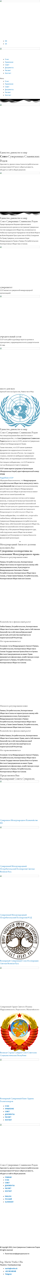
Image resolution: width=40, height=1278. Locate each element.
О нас (7, 59)
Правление (9, 62)
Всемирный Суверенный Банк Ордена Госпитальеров (17, 1100)
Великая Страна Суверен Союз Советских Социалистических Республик (18, 1054)
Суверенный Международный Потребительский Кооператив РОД (16, 916)
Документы (9, 68)
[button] (20, 78)
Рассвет (8, 70)
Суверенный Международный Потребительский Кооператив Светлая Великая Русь (17, 869)
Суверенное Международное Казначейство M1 (19, 821)
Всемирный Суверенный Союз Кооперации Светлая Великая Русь (19, 962)
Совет (7, 65)
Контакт (8, 73)
